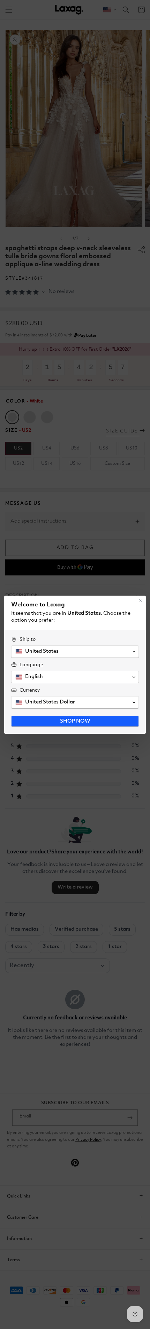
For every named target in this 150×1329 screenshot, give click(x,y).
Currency (30, 690)
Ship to (28, 639)
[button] (75, 651)
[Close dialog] (140, 601)
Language (31, 664)
